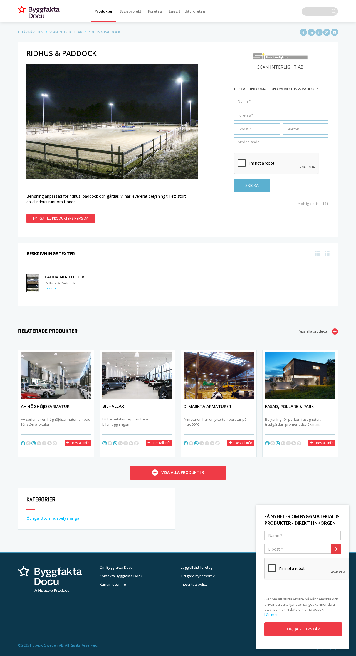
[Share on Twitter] (326, 32)
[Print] (334, 32)
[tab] (50, 253)
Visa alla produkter (314, 331)
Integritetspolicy (194, 584)
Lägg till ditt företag (187, 11)
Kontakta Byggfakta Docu (121, 575)
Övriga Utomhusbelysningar (53, 518)
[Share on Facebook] (303, 32)
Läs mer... (272, 614)
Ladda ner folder (64, 276)
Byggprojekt (130, 11)
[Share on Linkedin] (311, 32)
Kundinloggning (113, 584)
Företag (155, 11)
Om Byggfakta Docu (116, 567)
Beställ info (81, 442)
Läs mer (51, 288)
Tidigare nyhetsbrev (198, 575)
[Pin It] (319, 32)
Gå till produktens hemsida (63, 218)
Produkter (104, 11)
